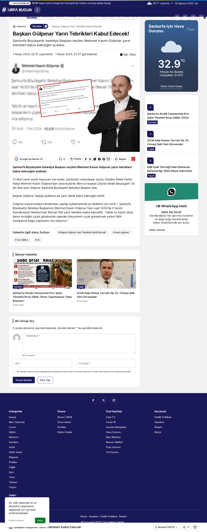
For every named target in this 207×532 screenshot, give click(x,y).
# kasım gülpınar (121, 232)
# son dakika (21, 239)
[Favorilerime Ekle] (133, 159)
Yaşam (151, 175)
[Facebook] (93, 400)
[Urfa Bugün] (17, 9)
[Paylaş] (195, 527)
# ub (37, 239)
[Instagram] (114, 400)
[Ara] (177, 17)
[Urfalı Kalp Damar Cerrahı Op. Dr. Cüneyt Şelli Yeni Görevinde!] (106, 282)
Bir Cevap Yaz (24, 321)
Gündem (152, 122)
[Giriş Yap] (193, 17)
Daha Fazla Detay (171, 86)
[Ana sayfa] (7, 17)
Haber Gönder (157, 230)
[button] (185, 17)
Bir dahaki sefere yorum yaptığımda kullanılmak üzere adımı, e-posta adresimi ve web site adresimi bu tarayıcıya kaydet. (74, 371)
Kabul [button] (40, 520)
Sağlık (151, 149)
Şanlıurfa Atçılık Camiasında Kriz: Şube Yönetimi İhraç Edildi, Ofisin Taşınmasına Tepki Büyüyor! (168, 117)
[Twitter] (103, 400)
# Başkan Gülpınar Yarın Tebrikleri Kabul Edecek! (82, 232)
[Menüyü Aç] (37, 10)
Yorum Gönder (24, 380)
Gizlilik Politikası (16, 520)
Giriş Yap (45, 380)
